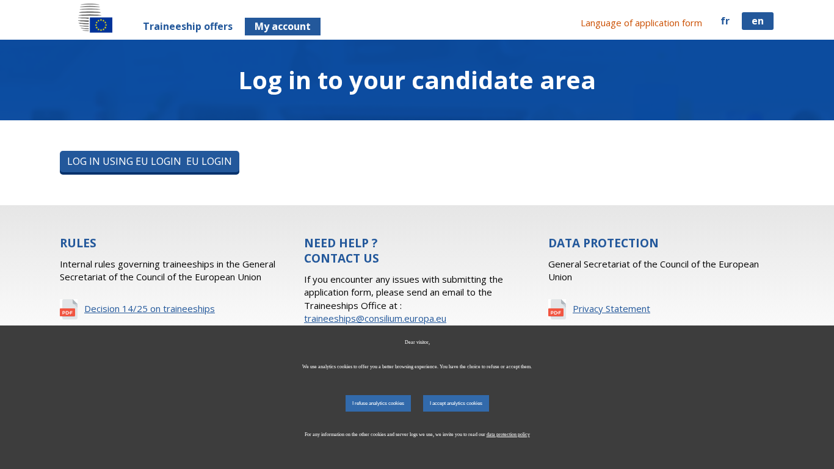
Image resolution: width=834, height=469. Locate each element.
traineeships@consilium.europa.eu (375, 318)
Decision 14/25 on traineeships (149, 308)
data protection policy (508, 434)
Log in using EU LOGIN (149, 161)
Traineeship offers (188, 26)
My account (283, 26)
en (758, 20)
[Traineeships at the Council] (95, 17)
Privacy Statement (611, 308)
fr (725, 20)
